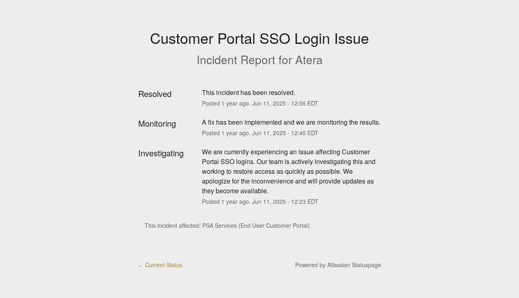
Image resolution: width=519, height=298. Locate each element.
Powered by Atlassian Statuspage (338, 265)
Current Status (160, 265)
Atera (309, 59)
